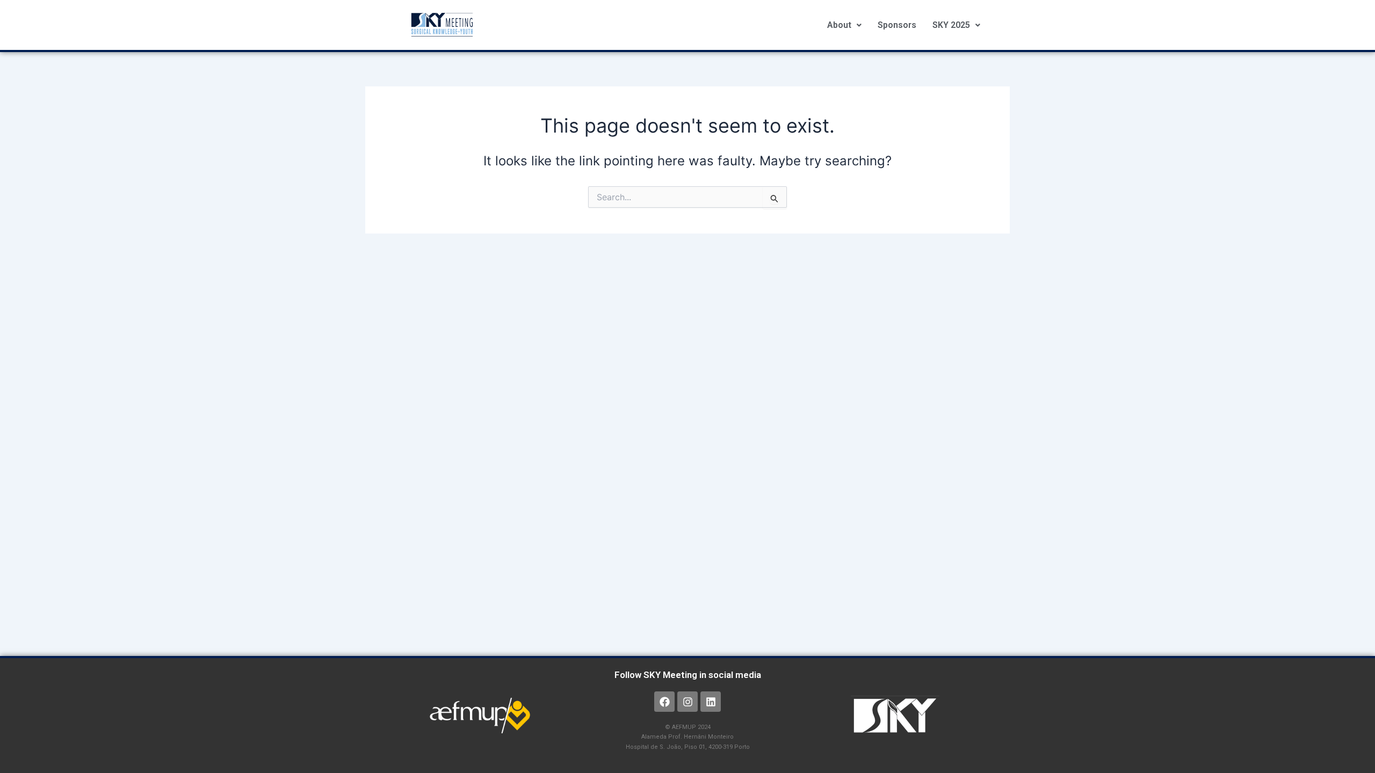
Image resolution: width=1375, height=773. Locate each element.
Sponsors (897, 25)
